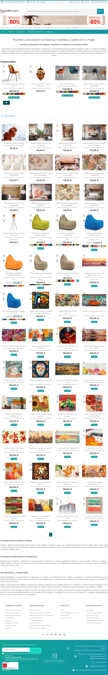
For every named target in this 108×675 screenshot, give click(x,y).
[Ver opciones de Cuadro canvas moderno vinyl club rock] (57, 333)
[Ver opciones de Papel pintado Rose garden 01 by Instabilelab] (57, 190)
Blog (62, 610)
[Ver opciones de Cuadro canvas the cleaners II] (3, 367)
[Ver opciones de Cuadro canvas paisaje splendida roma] (84, 469)
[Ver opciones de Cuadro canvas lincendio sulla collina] (57, 503)
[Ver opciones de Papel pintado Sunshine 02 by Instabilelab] (57, 160)
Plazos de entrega (11, 623)
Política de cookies (92, 618)
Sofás (14, 28)
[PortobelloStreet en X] (60, 634)
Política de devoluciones (94, 620)
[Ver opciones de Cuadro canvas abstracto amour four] (30, 503)
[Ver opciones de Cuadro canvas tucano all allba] (30, 298)
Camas (29, 28)
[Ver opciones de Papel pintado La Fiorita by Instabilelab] (3, 190)
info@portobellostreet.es (97, 666)
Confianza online (92, 615)
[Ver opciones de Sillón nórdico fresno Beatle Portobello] (84, 71)
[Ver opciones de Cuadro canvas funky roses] (84, 367)
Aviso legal (90, 610)
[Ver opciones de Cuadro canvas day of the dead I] (30, 367)
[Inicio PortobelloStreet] (9, 12)
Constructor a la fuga (36, 618)
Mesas (3, 28)
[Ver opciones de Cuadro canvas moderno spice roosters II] (30, 401)
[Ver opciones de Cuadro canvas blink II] (84, 435)
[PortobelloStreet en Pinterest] (52, 634)
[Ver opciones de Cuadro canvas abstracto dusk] (3, 469)
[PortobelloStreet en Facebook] (43, 634)
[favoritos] (3, 66)
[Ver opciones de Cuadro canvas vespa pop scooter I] (57, 401)
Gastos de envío (10, 625)
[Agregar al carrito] (30, 71)
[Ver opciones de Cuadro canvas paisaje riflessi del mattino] (84, 333)
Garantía (8, 628)
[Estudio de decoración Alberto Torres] (54, 663)
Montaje (8, 620)
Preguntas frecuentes (12, 613)
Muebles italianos (86, 28)
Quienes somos (34, 610)
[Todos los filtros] (6, 103)
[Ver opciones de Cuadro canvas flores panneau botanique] (57, 469)
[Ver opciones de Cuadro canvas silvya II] (84, 503)
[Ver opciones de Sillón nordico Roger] (57, 71)
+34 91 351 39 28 (101, 662)
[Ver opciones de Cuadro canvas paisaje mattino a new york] (30, 435)
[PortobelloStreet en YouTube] (48, 634)
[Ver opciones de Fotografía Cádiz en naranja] (3, 130)
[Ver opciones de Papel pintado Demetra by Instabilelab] (84, 160)
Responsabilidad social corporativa (41, 615)
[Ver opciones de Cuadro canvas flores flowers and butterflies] (84, 401)
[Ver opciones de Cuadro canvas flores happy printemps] (3, 435)
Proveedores (65, 615)
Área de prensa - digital (37, 628)
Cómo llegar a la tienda (13, 610)
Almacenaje (21, 28)
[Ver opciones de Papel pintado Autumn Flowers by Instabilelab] (84, 130)
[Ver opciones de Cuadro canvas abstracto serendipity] (3, 401)
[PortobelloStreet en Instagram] (56, 634)
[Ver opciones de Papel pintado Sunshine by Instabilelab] (84, 190)
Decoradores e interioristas (70, 613)
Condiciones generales (94, 613)
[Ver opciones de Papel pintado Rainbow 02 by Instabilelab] (3, 160)
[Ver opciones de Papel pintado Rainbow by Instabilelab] (30, 130)
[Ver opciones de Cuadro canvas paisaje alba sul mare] (57, 367)
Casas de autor (34, 623)
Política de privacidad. (12, 660)
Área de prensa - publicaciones (40, 625)
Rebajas (75, 28)
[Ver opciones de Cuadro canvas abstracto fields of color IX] (3, 503)
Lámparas (36, 28)
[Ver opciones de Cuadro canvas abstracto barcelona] (30, 333)
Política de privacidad (93, 623)
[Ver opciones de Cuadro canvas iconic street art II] (84, 298)
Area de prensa (66, 618)
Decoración (52, 28)
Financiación (9, 618)
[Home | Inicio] (3, 31)
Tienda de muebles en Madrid (39, 613)
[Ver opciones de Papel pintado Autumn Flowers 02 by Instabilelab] (30, 160)
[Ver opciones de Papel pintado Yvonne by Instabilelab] (30, 190)
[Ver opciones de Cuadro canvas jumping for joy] (3, 333)
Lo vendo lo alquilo (36, 620)
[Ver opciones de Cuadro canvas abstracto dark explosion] (30, 469)
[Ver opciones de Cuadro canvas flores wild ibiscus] (57, 298)
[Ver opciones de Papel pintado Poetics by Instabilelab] (57, 130)
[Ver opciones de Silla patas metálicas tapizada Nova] (3, 71)
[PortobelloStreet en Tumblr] (64, 634)
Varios (43, 28)
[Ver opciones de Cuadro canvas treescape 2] (57, 435)
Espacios (61, 28)
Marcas (68, 28)
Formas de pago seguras (13, 615)
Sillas (8, 28)
